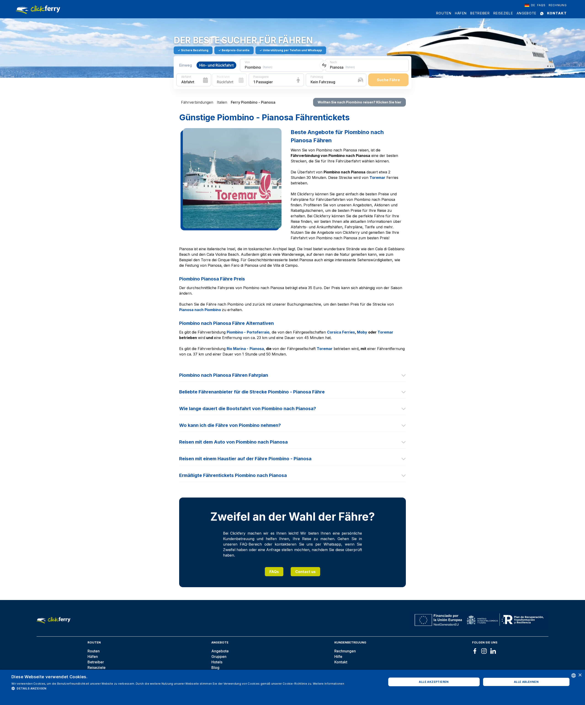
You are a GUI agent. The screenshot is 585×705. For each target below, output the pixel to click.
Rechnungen (345, 651)
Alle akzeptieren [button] (434, 681)
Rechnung (558, 5)
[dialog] (292, 687)
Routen (443, 13)
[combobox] (530, 5)
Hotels (216, 662)
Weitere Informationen (328, 683)
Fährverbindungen (197, 102)
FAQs (274, 571)
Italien (222, 102)
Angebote (526, 13)
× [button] (580, 675)
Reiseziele (503, 13)
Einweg (185, 65)
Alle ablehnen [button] (526, 681)
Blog (215, 667)
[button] (177, 688)
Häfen (461, 13)
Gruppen (218, 656)
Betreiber (480, 13)
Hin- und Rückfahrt (216, 65)
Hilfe (338, 656)
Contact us (305, 571)
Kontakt (557, 13)
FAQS (541, 5)
